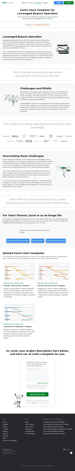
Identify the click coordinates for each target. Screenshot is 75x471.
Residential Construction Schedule (53, 422)
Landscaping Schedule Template (53, 426)
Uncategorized (29, 431)
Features (24, 3)
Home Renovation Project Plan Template (56, 424)
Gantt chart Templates (10, 440)
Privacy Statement (32, 465)
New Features (29, 424)
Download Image (37, 240)
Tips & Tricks (29, 426)
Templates (37, 3)
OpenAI (34, 403)
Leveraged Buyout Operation (41, 24)
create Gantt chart (37, 394)
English (68, 449)
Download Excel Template (56, 240)
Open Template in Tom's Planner (18, 240)
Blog (4, 438)
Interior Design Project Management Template (57, 429)
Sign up (68, 2)
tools (42, 159)
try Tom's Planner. (47, 18)
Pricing (30, 3)
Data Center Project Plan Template (54, 433)
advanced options (42, 383)
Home (5, 422)
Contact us (23, 465)
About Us (5, 433)
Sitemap (5, 436)
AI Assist (5, 429)
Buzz (26, 422)
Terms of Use (42, 465)
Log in (59, 2)
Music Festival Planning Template (53, 431)
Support (45, 3)
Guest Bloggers (30, 433)
